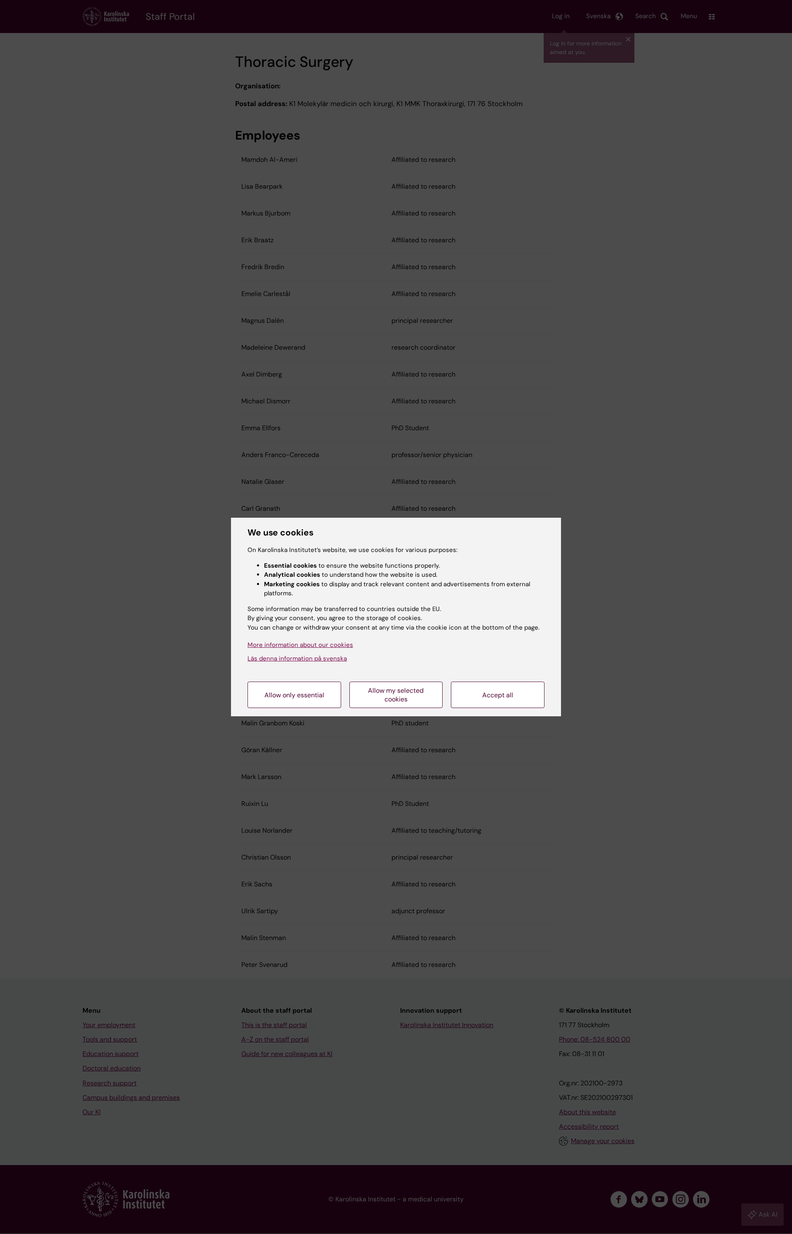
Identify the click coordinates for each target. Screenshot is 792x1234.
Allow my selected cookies (396, 694)
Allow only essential (294, 695)
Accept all (497, 695)
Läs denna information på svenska (297, 658)
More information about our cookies (300, 645)
